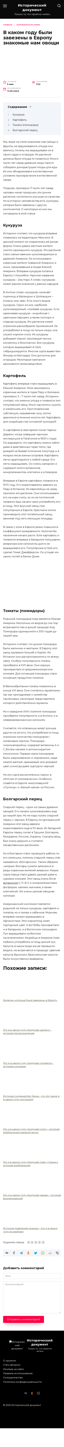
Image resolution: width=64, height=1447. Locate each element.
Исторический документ (32, 7)
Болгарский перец (25, 130)
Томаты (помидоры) (26, 124)
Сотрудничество (13, 1377)
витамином (10, 882)
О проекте (9, 1360)
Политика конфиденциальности (22, 1382)
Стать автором (11, 1364)
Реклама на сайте (13, 1369)
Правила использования (17, 1373)
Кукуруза (18, 114)
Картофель (20, 119)
